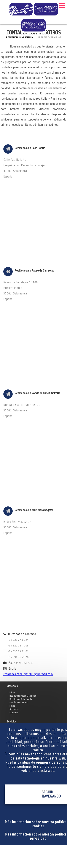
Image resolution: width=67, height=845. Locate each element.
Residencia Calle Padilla (20, 699)
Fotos (12, 705)
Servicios (13, 709)
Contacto (13, 712)
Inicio (12, 692)
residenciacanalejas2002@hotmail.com (28, 674)
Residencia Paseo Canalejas (22, 695)
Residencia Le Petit (18, 702)
